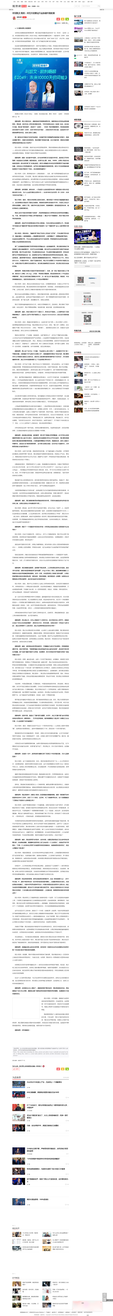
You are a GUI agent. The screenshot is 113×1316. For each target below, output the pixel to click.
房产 (54, 1)
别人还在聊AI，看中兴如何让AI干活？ (86, 257)
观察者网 (19, 17)
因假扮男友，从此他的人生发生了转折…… (80, 343)
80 (68, 1120)
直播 (26, 1)
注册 (88, 1)
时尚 (46, 1)
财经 (35, 1)
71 (68, 1174)
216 (68, 1184)
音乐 (93, 331)
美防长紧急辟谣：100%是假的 (37, 1199)
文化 (65, 1)
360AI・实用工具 (62, 23)
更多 (83, 1)
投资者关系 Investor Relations (36, 1312)
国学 (76, 1)
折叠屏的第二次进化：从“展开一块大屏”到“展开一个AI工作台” (87, 262)
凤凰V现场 (78, 226)
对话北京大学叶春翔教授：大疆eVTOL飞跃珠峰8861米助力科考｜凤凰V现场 (87, 253)
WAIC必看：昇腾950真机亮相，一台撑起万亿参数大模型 (87, 248)
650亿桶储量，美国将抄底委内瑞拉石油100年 (43, 1092)
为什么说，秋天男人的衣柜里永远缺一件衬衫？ (27, 1066)
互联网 (33, 6)
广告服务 (48, 1312)
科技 (57, 1)
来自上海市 (26, 19)
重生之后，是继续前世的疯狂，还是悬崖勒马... (94, 344)
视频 (22, 1)
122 (68, 1204)
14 (68, 1164)
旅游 (68, 1)
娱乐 (39, 1)
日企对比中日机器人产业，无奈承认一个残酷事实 (44, 1082)
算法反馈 (67, 1077)
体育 (42, 1)
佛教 (72, 1)
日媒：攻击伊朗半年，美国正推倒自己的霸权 (43, 1125)
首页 (14, 1)
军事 (61, 1)
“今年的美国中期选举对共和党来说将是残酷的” (43, 1159)
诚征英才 (54, 1312)
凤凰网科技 (92, 278)
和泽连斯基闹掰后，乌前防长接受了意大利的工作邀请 (46, 1169)
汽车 (50, 1)
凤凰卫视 (30, 1)
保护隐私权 (60, 1312)
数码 (80, 1)
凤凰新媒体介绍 (23, 1312)
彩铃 (96, 331)
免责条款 (67, 1312)
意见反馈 (74, 1312)
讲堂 (91, 331)
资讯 (18, 1)
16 (68, 1097)
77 (68, 1131)
